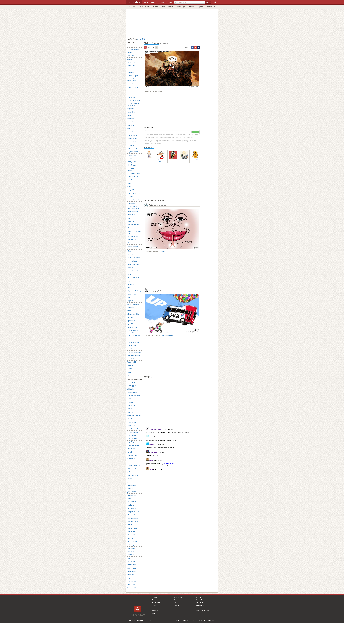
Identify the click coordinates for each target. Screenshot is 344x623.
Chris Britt (131, 412)
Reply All (130, 287)
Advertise (178, 620)
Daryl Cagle (131, 425)
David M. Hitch (132, 439)
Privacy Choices (211, 620)
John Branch (131, 485)
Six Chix (130, 317)
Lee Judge (130, 505)
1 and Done (131, 46)
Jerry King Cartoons (134, 211)
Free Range (131, 180)
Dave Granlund (132, 429)
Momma (130, 243)
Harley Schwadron (133, 465)
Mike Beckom (132, 525)
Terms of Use (194, 620)
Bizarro (129, 90)
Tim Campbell (132, 581)
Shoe (129, 311)
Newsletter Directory (202, 610)
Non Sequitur (132, 254)
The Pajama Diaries (134, 352)
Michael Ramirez (133, 518)
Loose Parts (131, 215)
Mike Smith (131, 532)
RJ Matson (130, 551)
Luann (129, 218)
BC (128, 69)
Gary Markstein (132, 455)
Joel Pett (130, 478)
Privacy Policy (185, 620)
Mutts (129, 251)
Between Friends (133, 87)
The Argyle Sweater (134, 335)
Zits (128, 375)
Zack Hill (130, 372)
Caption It (130, 109)
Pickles (129, 274)
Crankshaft (131, 122)
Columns (176, 605)
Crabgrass (130, 119)
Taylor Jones (131, 578)
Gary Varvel (131, 462)
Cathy (129, 115)
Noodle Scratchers (133, 258)
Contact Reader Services (203, 600)
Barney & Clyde (132, 76)
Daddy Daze (131, 132)
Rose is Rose (131, 294)
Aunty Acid (131, 66)
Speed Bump (131, 324)
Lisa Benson (131, 508)
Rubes (129, 297)
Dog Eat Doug (132, 148)
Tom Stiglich (131, 585)
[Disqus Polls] (172, 400)
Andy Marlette (132, 392)
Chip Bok (130, 409)
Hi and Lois (131, 203)
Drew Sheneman (133, 445)
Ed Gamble (131, 449)
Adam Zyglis (131, 386)
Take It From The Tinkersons (133, 331)
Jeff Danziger (131, 469)
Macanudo (130, 221)
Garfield (130, 183)
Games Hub (211, 7)
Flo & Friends (131, 165)
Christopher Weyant (134, 415)
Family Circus (131, 162)
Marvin (129, 228)
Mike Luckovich (132, 528)
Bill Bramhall (131, 399)
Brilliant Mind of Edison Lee (133, 105)
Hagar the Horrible (133, 193)
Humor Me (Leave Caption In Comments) (135, 207)
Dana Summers (132, 422)
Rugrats (130, 301)
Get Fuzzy (130, 187)
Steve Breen (131, 568)
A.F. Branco (131, 382)
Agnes (129, 52)
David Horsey (131, 435)
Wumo (129, 369)
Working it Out (132, 365)
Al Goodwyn (131, 389)
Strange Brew (132, 327)
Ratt (128, 558)
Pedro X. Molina (132, 541)
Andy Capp (131, 56)
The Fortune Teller (133, 342)
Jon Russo (130, 498)
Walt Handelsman (133, 588)
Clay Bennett (131, 419)
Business (132, 7)
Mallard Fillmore (133, 225)
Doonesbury (131, 155)
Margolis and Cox (133, 512)
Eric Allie (130, 452)
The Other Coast (133, 349)
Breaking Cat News (133, 100)
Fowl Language (132, 177)
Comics (176, 602)
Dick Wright (131, 442)
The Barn (130, 339)
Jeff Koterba (131, 472)
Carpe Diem (131, 112)
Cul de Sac (130, 125)
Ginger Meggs (132, 190)
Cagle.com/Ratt (162, 251)
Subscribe (195, 132)
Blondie (130, 94)
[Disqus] (172, 448)
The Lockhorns (132, 345)
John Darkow (131, 492)
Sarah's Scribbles (133, 304)
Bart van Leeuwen (133, 396)
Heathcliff (130, 196)
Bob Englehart (132, 406)
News (175, 600)
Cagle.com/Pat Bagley (167, 335)
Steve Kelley (131, 571)
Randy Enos (131, 555)
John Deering (131, 495)
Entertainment (144, 7)
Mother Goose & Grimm (132, 247)
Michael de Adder (133, 522)
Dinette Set (131, 145)
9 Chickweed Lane (133, 49)
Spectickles (131, 321)
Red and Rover (132, 284)
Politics (191, 7)
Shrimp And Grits (133, 314)
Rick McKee (131, 561)
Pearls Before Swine (134, 271)
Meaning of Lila (132, 236)
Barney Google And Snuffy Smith (133, 80)
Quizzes (176, 608)
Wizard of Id (131, 362)
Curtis (129, 129)
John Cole (130, 488)
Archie (129, 59)
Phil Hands (131, 548)
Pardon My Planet (133, 264)
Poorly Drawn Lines (134, 278)
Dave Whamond (132, 432)
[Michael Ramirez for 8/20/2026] (145, 47)
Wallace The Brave (133, 355)
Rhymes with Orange (134, 291)
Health (155, 7)
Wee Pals (130, 359)
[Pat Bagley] (146, 290)
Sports (201, 7)
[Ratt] (146, 205)
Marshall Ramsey (133, 515)
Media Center (200, 608)
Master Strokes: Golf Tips (134, 232)
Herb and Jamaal (133, 200)
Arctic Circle (131, 62)
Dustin (129, 158)
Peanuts (130, 268)
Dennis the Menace (134, 138)
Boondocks (131, 97)
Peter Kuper (131, 545)
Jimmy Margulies (133, 475)
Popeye (129, 281)
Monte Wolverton (133, 535)
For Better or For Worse (133, 169)
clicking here (159, 143)
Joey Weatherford (133, 482)
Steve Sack (131, 575)
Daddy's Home (132, 135)
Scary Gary (131, 307)
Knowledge (181, 7)
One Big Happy (132, 261)
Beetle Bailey (131, 84)
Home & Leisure (167, 7)
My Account (199, 602)
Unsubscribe (202, 620)
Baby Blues (131, 72)
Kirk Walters (131, 502)
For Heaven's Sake (133, 173)
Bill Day (130, 402)
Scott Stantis (131, 565)
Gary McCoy (131, 459)
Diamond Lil (131, 142)
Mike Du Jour (131, 239)
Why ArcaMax (200, 605)
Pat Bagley (131, 538)
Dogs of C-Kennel (133, 152)
